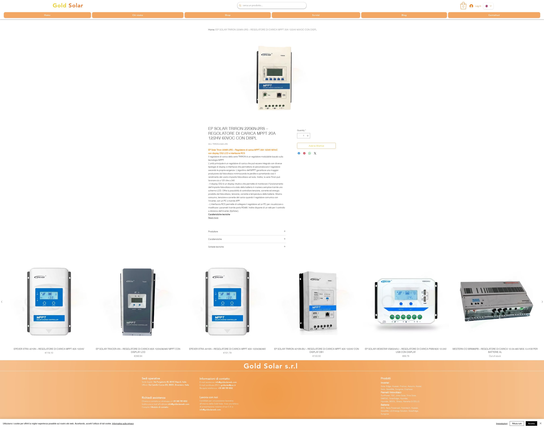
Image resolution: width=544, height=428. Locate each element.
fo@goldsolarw (176, 404)
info (217, 382)
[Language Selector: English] (488, 6)
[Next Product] (542, 301)
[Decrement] (299, 135)
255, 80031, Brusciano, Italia (176, 385)
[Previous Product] (1, 301)
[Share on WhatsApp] (309, 153)
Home (211, 29)
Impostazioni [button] (501, 423)
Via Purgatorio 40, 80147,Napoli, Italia (170, 382)
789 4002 (229, 388)
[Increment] (308, 135)
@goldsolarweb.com (228, 382)
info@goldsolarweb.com (210, 409)
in (169, 404)
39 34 (176, 401)
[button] (463, 5)
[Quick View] (49, 302)
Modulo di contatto (159, 407)
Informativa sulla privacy (123, 423)
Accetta (531, 423)
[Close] (540, 423)
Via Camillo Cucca (156, 385)
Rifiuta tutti (517, 423)
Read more (213, 217)
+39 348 (221, 388)
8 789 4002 (182, 401)
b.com (186, 404)
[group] (272, 308)
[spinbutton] (303, 135)
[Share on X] (315, 153)
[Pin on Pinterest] (304, 153)
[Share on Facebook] (299, 153)
